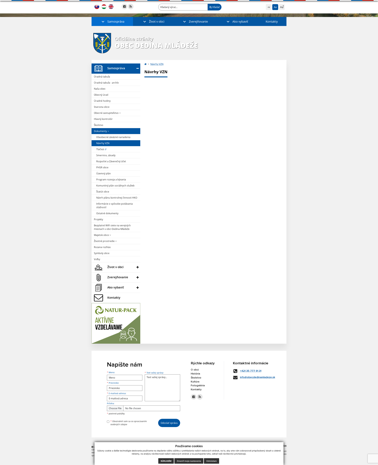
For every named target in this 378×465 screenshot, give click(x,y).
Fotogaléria (198, 385)
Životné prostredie (104, 241)
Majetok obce (101, 235)
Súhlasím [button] (166, 461)
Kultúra (195, 381)
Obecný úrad (101, 94)
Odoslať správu (169, 423)
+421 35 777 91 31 (250, 371)
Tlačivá (100, 149)
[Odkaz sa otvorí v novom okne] (124, 6)
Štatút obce (102, 191)
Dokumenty (100, 131)
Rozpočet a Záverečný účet (111, 161)
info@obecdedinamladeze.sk (257, 377)
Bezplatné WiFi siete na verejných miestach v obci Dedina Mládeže (112, 227)
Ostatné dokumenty (107, 213)
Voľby (97, 259)
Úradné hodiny (102, 100)
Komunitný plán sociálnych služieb (115, 185)
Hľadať (216, 7)
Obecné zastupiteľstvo (106, 113)
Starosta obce (101, 106)
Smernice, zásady (105, 155)
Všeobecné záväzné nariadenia (113, 137)
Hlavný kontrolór (103, 119)
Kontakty (272, 21)
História (195, 373)
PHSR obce (102, 167)
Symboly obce (101, 253)
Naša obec (100, 88)
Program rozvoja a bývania (111, 179)
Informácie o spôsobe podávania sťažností (114, 205)
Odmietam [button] (211, 461)
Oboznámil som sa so (128, 423)
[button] (112, 21)
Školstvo (98, 125)
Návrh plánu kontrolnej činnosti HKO (116, 197)
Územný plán (103, 173)
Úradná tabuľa (102, 76)
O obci (195, 369)
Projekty (98, 219)
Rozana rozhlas (102, 247)
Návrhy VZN (102, 143)
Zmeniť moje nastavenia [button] (189, 461)
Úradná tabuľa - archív (106, 82)
